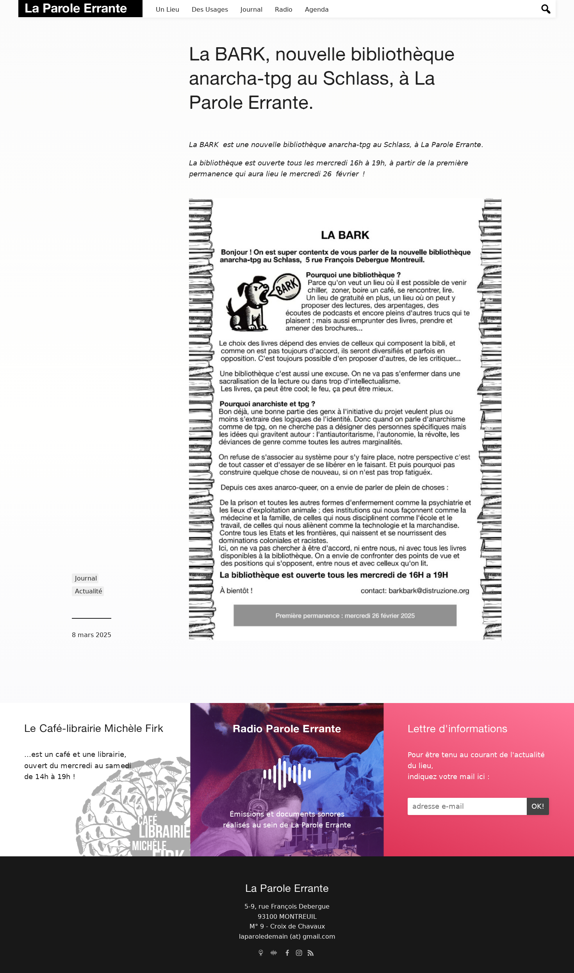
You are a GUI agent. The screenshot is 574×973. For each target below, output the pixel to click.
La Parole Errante (76, 7)
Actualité (88, 591)
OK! (537, 806)
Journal (86, 578)
